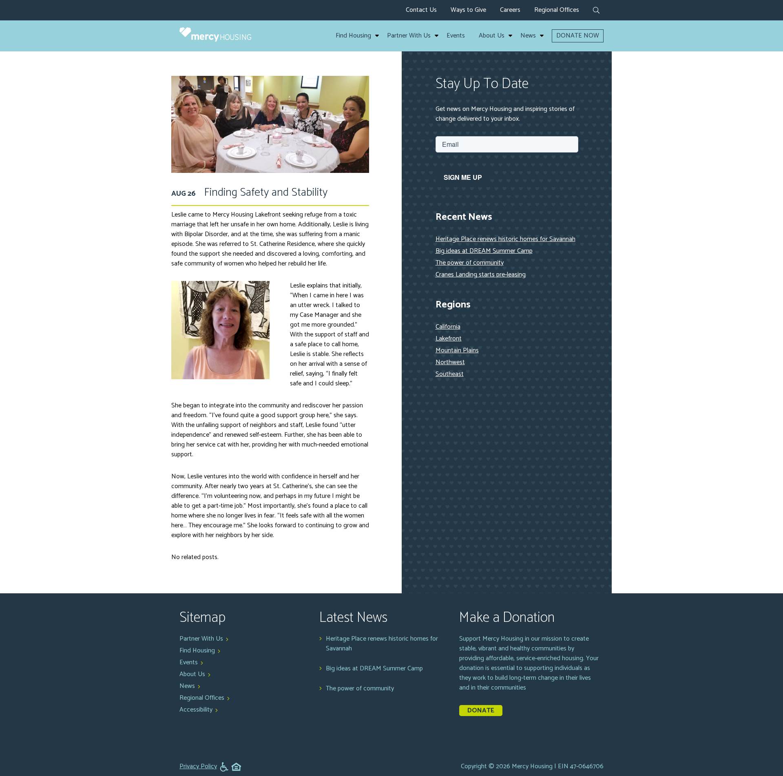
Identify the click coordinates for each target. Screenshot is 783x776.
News (528, 36)
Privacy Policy (198, 767)
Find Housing (353, 36)
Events (456, 36)
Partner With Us (409, 36)
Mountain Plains (457, 350)
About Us (491, 36)
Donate (480, 710)
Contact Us (421, 9)
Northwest (450, 362)
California (448, 326)
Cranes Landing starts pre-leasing (481, 274)
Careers (510, 9)
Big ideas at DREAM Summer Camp (484, 250)
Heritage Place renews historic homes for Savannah (505, 239)
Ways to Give (468, 9)
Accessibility (195, 709)
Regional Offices (556, 9)
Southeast (450, 374)
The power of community (470, 262)
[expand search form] (596, 11)
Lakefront (449, 338)
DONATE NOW (577, 35)
